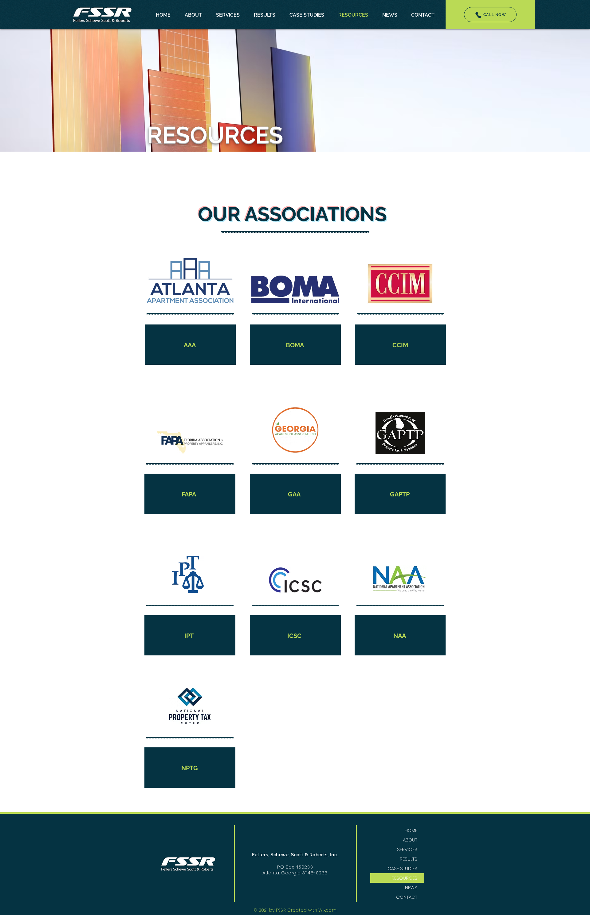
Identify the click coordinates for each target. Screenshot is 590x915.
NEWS (411, 887)
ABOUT (410, 840)
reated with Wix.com (313, 910)
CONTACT (406, 897)
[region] (190, 316)
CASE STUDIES (402, 868)
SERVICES (407, 849)
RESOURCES (404, 878)
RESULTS (408, 859)
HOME (411, 830)
